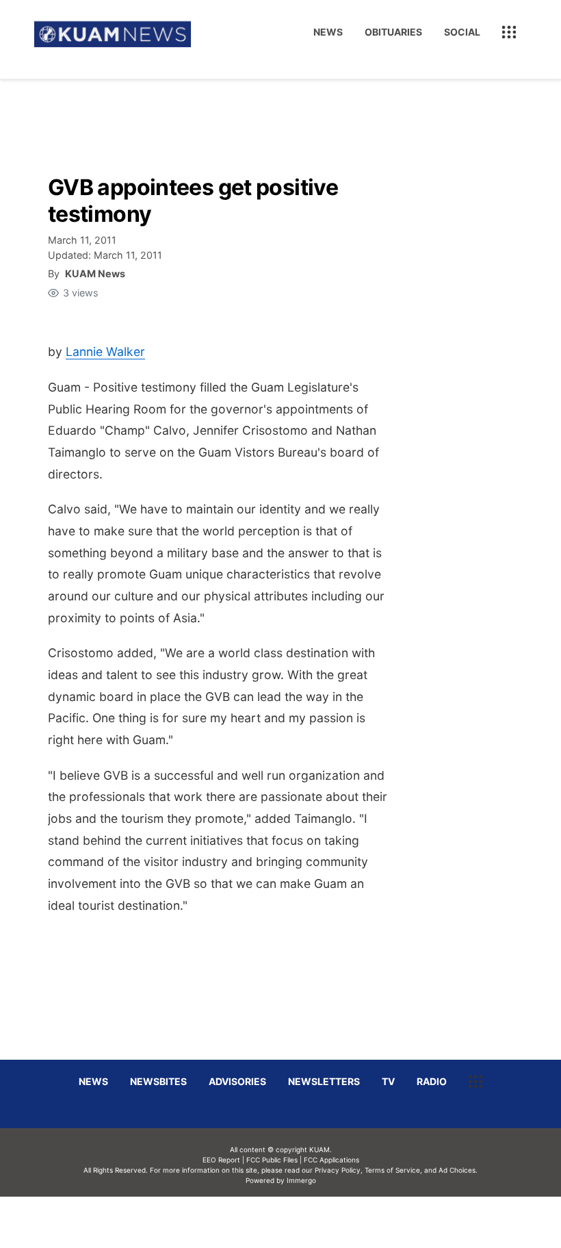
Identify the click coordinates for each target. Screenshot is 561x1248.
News (328, 32)
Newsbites (158, 1081)
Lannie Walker (105, 351)
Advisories (237, 1081)
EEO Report (221, 1160)
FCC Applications (331, 1160)
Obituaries (393, 32)
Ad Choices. (458, 1170)
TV (388, 1081)
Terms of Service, (393, 1170)
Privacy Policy (338, 1170)
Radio (432, 1081)
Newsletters (324, 1081)
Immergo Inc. (301, 1222)
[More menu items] (509, 32)
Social (462, 32)
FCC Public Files (272, 1160)
